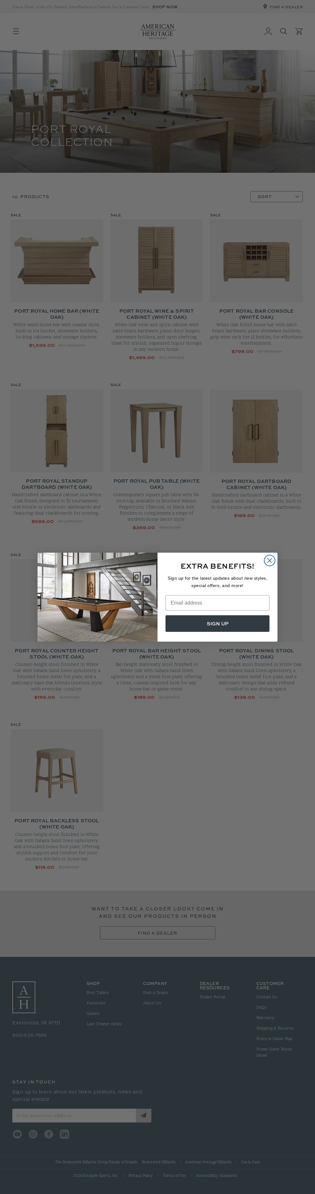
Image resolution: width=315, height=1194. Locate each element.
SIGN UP (218, 623)
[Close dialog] (269, 560)
